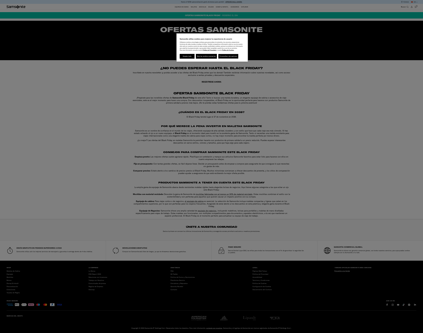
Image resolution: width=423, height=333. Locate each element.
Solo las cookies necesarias (206, 56)
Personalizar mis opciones (228, 56)
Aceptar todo (187, 56)
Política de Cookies (228, 50)
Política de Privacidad (209, 50)
